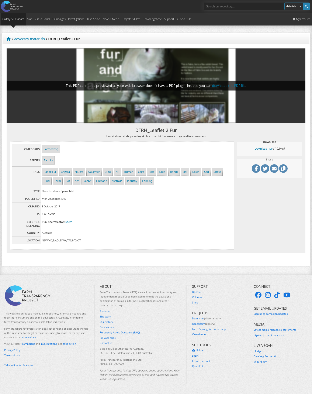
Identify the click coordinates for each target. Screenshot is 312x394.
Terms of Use (12, 355)
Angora (65, 172)
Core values (107, 327)
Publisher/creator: (53, 222)
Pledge (258, 351)
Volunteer (198, 297)
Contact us (106, 343)
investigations (49, 344)
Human (128, 172)
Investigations (76, 19)
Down (196, 172)
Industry (132, 181)
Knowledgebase (152, 19)
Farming (147, 181)
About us (105, 311)
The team (105, 316)
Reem (68, 222)
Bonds (174, 172)
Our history (106, 322)
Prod (47, 181)
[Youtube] (287, 295)
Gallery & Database (13, 19)
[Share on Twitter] (265, 168)
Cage (141, 172)
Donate (196, 292)
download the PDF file (228, 85)
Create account (201, 361)
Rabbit (87, 181)
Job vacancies (108, 338)
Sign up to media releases (269, 335)
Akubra (79, 172)
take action (69, 344)
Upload (199, 350)
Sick (185, 172)
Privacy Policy (12, 350)
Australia (117, 181)
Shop (195, 302)
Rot (68, 181)
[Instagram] (268, 295)
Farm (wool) (51, 149)
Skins (108, 172)
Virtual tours (199, 334)
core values (29, 337)
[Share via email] (274, 168)
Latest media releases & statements (275, 330)
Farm (58, 181)
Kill (117, 172)
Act (77, 181)
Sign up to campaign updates (271, 314)
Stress (217, 172)
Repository (203, 324)
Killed (162, 172)
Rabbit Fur (50, 172)
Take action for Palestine (18, 365)
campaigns (28, 344)
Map (29, 19)
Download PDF (264, 148)
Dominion (207, 318)
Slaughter (94, 172)
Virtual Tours (42, 19)
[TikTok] (277, 295)
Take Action (93, 19)
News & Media (111, 19)
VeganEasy (260, 361)
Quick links (198, 366)
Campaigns (59, 19)
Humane (101, 181)
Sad (206, 172)
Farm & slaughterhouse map (209, 329)
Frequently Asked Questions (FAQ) (120, 332)
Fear (151, 172)
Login (195, 355)
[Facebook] (258, 295)
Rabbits (48, 160)
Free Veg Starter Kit (265, 356)
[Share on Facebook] (256, 168)
